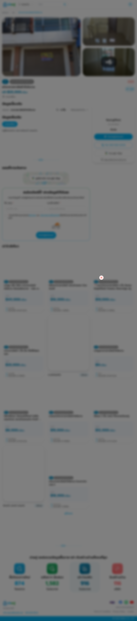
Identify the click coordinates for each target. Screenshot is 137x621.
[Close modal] (101, 277)
